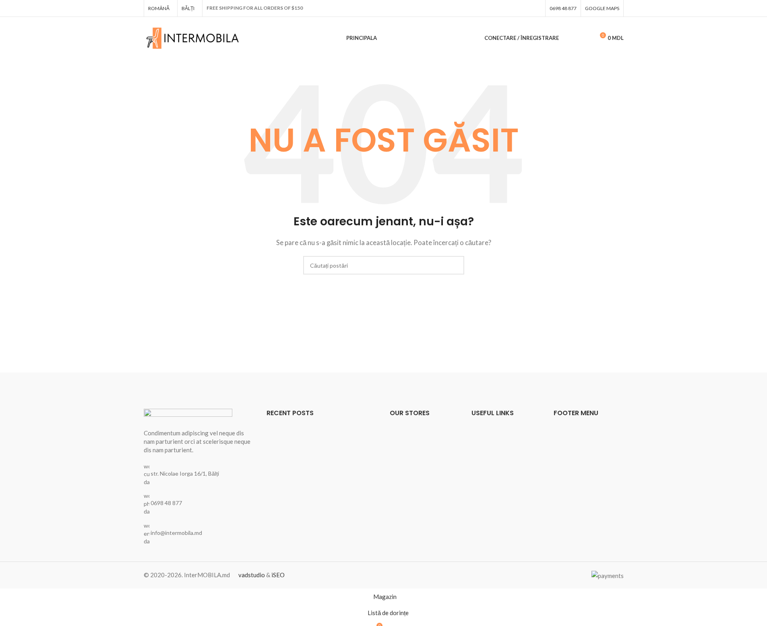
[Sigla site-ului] (193, 37)
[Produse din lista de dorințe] (584, 38)
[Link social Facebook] (536, 8)
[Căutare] (570, 38)
